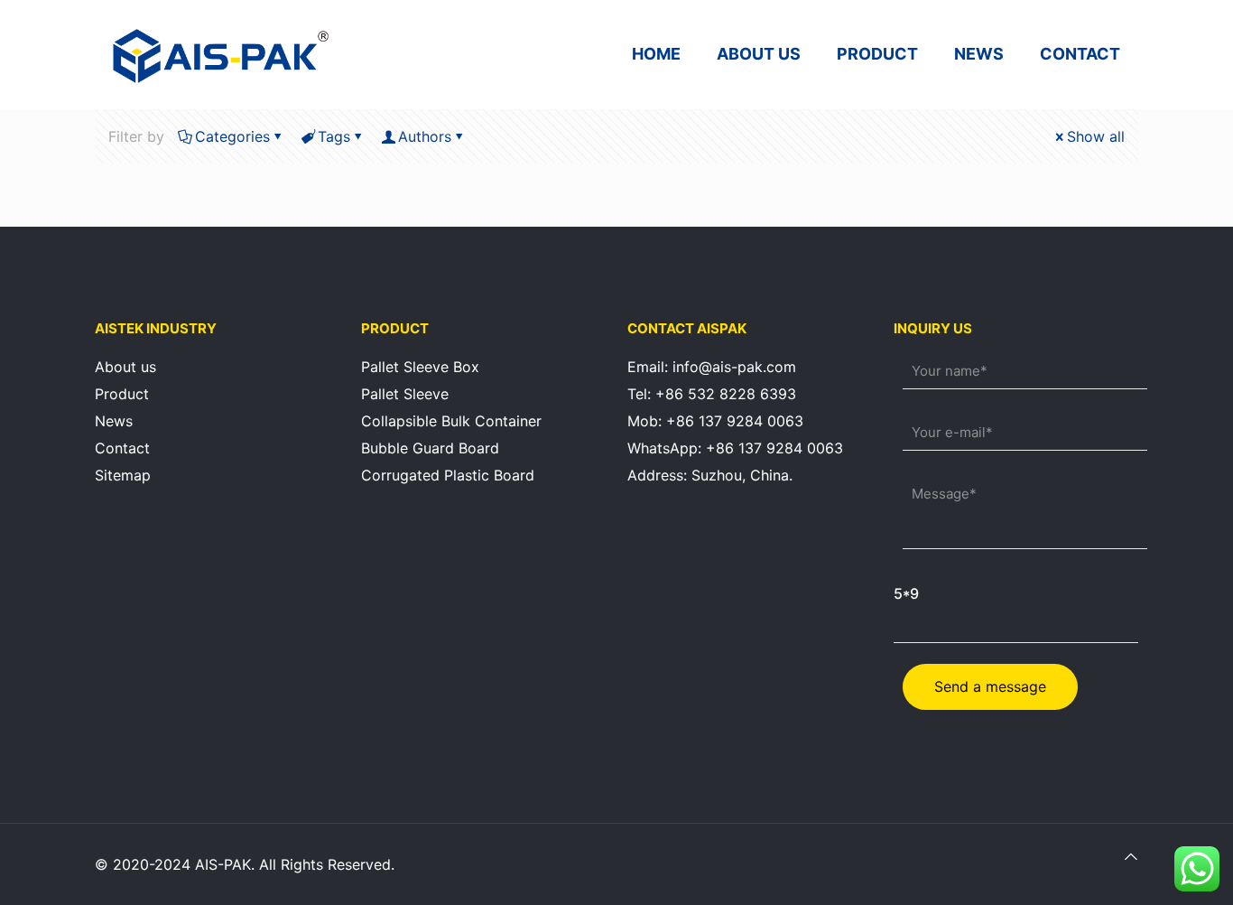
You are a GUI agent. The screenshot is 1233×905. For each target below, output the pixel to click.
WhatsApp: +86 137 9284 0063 (735, 448)
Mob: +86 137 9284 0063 (715, 421)
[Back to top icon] (1131, 856)
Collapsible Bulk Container (451, 421)
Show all (1096, 136)
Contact (122, 448)
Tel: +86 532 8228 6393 (711, 394)
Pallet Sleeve (405, 394)
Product (122, 394)
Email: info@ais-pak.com (711, 367)
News (114, 421)
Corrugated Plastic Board (447, 475)
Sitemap (123, 475)
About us (125, 367)
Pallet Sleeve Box (420, 367)
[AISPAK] (221, 54)
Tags (334, 136)
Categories (232, 136)
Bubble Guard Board (430, 448)
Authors (424, 136)
